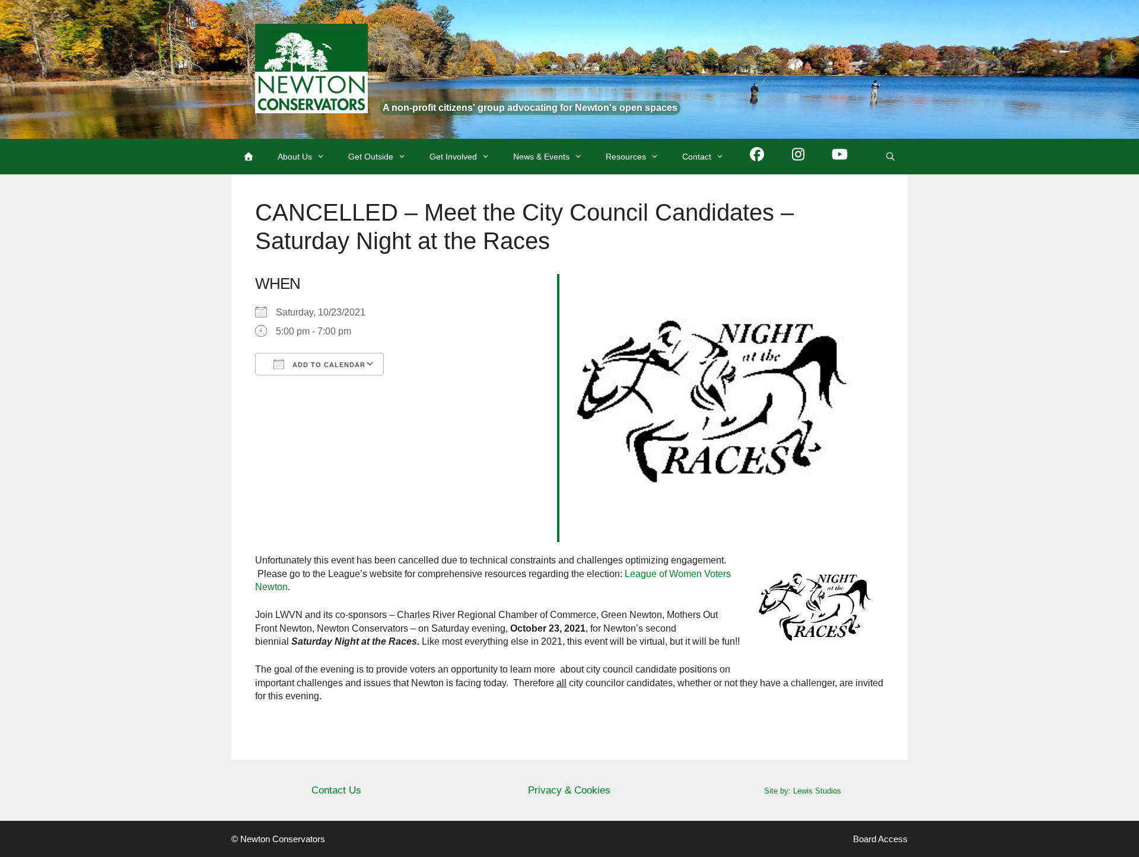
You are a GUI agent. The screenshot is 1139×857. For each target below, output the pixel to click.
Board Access (880, 839)
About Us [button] (295, 156)
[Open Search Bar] (890, 156)
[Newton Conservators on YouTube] (840, 156)
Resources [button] (626, 156)
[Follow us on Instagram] (798, 156)
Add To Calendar (327, 364)
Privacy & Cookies (569, 790)
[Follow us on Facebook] (757, 156)
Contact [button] (696, 156)
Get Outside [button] (370, 156)
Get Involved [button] (453, 156)
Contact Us (336, 790)
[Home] (248, 156)
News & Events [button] (541, 156)
